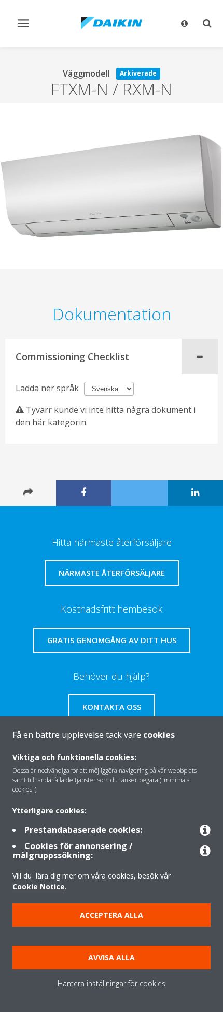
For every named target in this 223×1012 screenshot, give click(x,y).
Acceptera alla (111, 915)
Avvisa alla (111, 957)
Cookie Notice (38, 886)
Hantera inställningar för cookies (111, 983)
